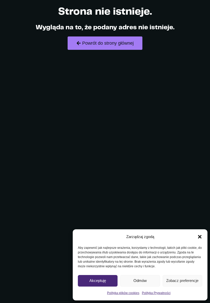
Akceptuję (97, 280)
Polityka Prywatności (156, 293)
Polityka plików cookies (123, 293)
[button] (199, 236)
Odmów (140, 280)
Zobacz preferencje (182, 280)
